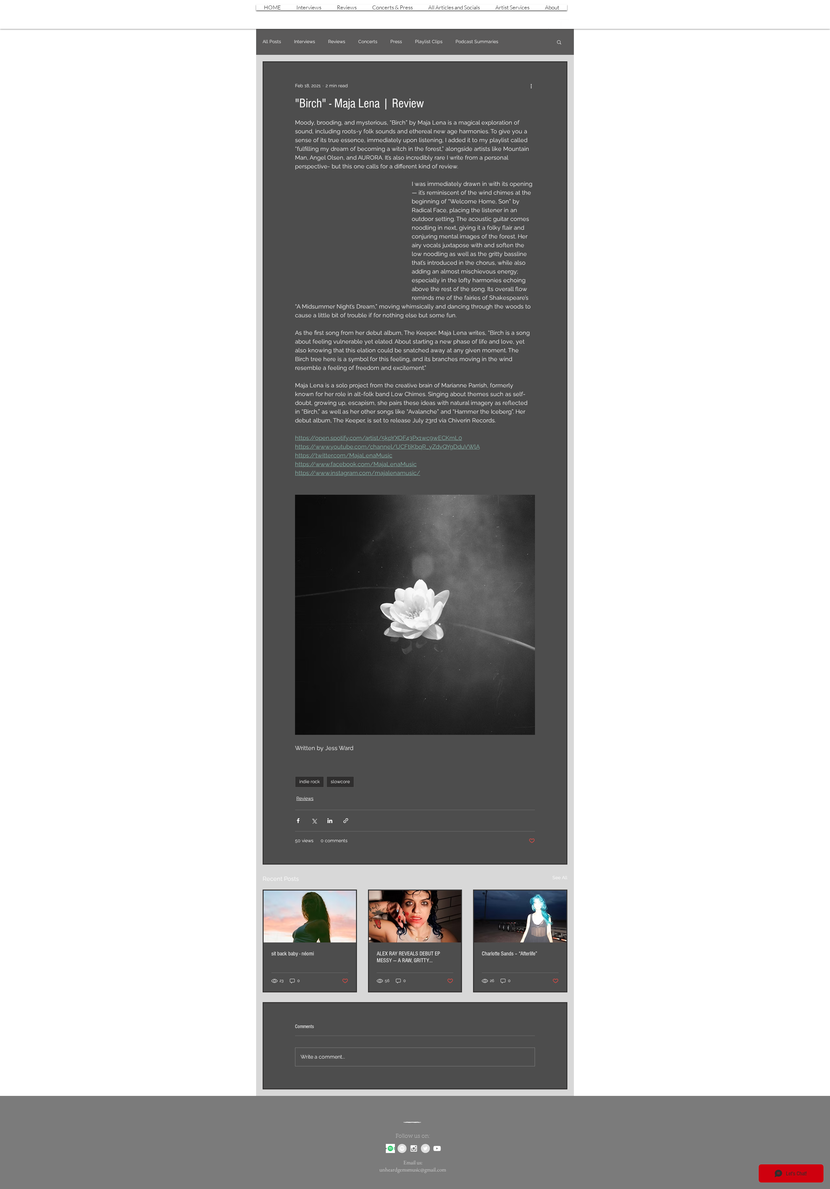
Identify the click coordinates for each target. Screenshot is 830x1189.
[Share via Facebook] (298, 821)
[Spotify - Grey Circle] (402, 1148)
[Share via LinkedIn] (330, 821)
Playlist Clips (429, 41)
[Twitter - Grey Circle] (425, 1148)
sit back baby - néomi (292, 953)
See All (559, 877)
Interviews (304, 41)
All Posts (272, 41)
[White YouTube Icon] (564, 24)
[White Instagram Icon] (553, 24)
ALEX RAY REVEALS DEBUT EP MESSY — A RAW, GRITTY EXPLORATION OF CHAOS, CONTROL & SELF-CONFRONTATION (413, 957)
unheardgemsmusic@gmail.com (412, 1169)
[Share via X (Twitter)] (314, 821)
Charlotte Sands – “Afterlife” (509, 953)
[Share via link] (346, 821)
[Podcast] (390, 1148)
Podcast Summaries (477, 41)
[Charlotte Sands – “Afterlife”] (520, 916)
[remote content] (347, 233)
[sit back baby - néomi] (310, 916)
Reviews (336, 41)
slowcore (340, 781)
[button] (559, 41)
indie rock (309, 781)
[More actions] (531, 86)
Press (396, 41)
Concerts (367, 41)
